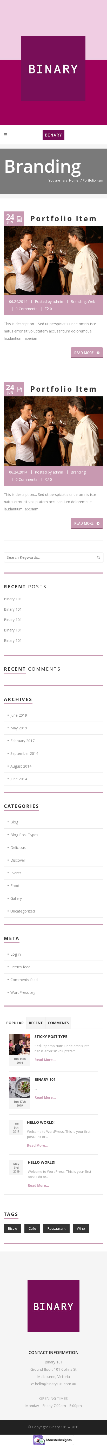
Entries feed (20, 966)
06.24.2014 (18, 301)
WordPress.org (22, 992)
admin (58, 301)
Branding (78, 301)
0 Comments (26, 308)
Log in (15, 954)
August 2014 (20, 766)
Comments (58, 1022)
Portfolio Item (64, 219)
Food (14, 885)
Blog (14, 822)
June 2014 (18, 778)
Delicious (18, 847)
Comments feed (24, 979)
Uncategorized (22, 911)
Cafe (32, 1228)
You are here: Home (63, 180)
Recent (36, 1022)
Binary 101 (13, 598)
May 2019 (18, 727)
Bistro (12, 1228)
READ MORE (83, 352)
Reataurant (56, 1228)
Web (91, 301)
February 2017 (22, 740)
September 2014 (24, 753)
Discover (17, 860)
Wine (81, 1228)
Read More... (45, 1059)
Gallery (16, 898)
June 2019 (18, 715)
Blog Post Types (24, 834)
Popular (15, 1022)
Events (16, 872)
